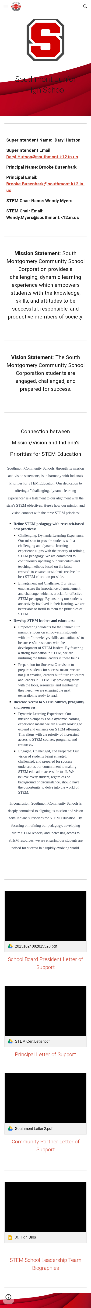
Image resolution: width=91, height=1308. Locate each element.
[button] (5, 6)
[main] (45, 84)
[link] (45, 921)
